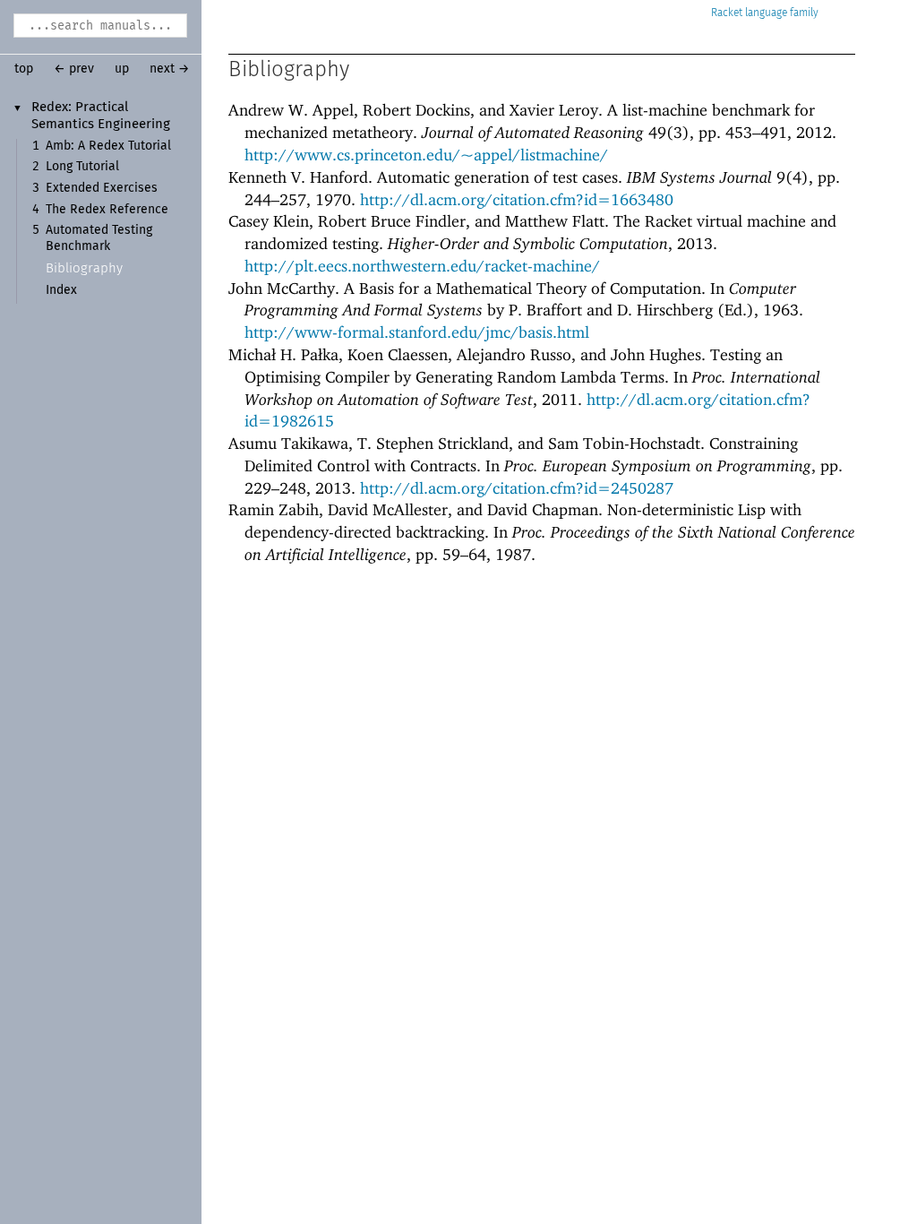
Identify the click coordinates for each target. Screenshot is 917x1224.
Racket (726, 13)
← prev (74, 69)
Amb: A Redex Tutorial (108, 146)
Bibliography (84, 268)
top (23, 69)
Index (61, 290)
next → (170, 69)
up (122, 69)
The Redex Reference (107, 209)
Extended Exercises (102, 188)
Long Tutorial (82, 166)
